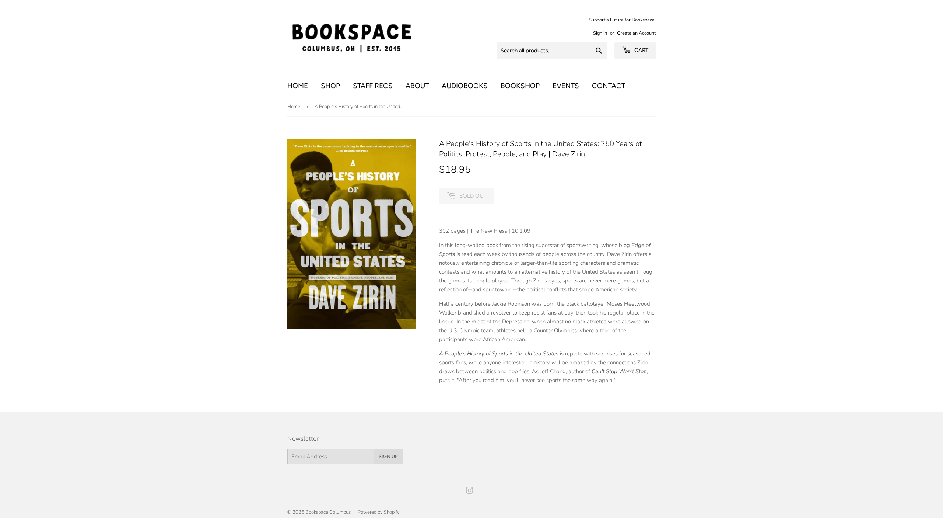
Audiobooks (465, 85)
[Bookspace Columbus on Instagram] (469, 491)
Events (566, 85)
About (417, 85)
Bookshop (520, 85)
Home (297, 85)
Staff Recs (373, 85)
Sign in (600, 33)
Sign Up (388, 456)
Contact (608, 85)
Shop (330, 85)
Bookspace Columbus (328, 512)
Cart (640, 50)
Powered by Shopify (379, 512)
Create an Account (636, 33)
